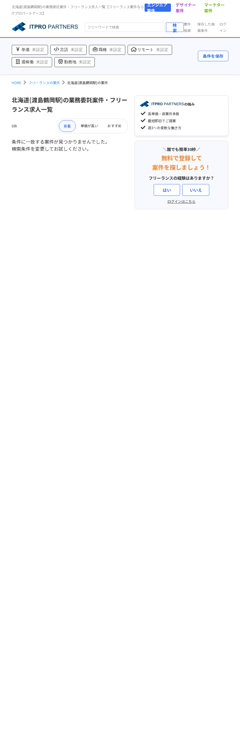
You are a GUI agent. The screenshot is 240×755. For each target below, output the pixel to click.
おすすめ (114, 125)
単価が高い (89, 125)
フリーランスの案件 (44, 82)
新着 (67, 125)
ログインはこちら (181, 201)
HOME (16, 82)
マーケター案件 (214, 8)
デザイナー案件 (186, 8)
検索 (175, 27)
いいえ (196, 190)
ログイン (223, 27)
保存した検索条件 (206, 27)
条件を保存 (213, 56)
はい (167, 190)
